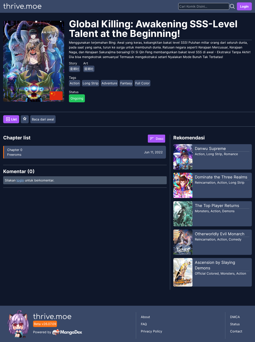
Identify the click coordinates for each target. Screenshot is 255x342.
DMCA (235, 317)
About (145, 317)
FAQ (144, 324)
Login (244, 6)
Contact (236, 331)
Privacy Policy (151, 331)
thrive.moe (22, 6)
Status (235, 324)
